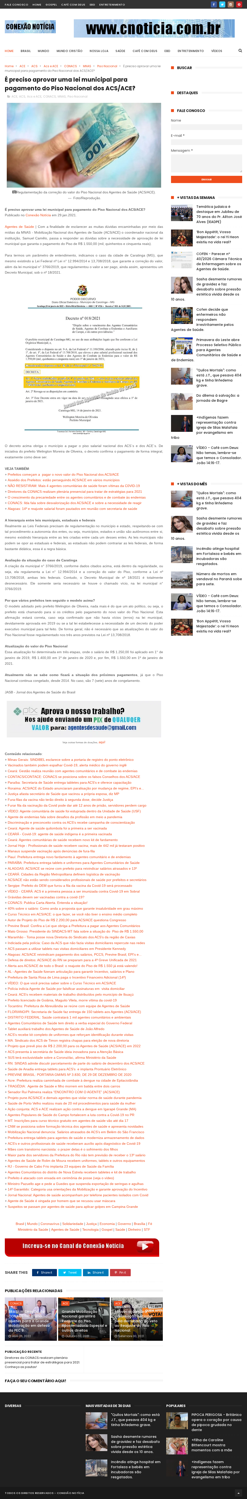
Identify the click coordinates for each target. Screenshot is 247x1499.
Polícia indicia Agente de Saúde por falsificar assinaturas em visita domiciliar (66, 989)
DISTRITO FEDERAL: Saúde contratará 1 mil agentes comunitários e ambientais (69, 1017)
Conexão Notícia (38, 215)
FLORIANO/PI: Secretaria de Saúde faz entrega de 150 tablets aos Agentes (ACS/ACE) (74, 1012)
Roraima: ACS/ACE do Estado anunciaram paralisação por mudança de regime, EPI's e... (76, 788)
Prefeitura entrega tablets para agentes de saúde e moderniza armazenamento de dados (76, 1138)
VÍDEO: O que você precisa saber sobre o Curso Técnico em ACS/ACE (62, 983)
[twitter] (222, 4)
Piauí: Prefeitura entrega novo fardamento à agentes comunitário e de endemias (69, 857)
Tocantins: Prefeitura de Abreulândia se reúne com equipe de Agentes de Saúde (69, 1006)
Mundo (32, 1224)
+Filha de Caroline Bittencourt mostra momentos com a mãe (212, 1445)
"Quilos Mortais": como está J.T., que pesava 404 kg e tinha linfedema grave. (218, 378)
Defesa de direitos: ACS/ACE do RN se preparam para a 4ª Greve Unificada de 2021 (72, 960)
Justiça (91, 1224)
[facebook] (214, 4)
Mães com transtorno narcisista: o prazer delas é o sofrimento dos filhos (63, 1149)
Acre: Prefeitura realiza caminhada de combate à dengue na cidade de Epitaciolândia (73, 1080)
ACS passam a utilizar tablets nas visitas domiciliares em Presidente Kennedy (67, 949)
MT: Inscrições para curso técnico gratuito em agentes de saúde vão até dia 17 (68, 1121)
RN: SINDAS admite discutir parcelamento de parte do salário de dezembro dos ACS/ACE (76, 1063)
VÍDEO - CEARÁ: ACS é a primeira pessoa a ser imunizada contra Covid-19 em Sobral (74, 891)
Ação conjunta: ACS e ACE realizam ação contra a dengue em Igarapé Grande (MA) (72, 1109)
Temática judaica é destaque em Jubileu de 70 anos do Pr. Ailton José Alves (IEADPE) (219, 214)
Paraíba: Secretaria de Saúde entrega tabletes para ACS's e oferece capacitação (69, 782)
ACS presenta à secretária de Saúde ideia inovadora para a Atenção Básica (65, 1052)
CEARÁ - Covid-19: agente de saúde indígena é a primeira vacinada (60, 834)
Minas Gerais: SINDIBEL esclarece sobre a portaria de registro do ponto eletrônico (71, 760)
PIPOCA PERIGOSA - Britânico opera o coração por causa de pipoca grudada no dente (217, 1422)
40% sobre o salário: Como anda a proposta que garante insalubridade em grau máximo (75, 908)
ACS (34, 66)
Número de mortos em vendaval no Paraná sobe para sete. (219, 579)
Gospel (51, 5)
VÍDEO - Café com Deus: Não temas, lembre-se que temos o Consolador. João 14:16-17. (219, 455)
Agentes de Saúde (19, 227)
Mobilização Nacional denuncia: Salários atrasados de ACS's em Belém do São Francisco (76, 1132)
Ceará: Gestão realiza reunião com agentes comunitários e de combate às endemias (72, 771)
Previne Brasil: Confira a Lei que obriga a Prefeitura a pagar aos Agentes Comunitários (74, 926)
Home (9, 51)
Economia (107, 1224)
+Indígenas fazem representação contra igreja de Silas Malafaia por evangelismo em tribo (204, 427)
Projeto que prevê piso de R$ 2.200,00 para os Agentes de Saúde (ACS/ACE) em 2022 (74, 1046)
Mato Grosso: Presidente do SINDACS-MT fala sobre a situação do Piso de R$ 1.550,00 (75, 931)
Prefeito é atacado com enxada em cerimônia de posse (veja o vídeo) (61, 1178)
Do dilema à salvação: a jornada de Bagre (217, 398)
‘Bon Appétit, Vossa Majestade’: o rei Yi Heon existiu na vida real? (217, 237)
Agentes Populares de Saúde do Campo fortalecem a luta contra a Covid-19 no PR (71, 1115)
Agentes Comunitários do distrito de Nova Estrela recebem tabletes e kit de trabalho (72, 1172)
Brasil (20, 1224)
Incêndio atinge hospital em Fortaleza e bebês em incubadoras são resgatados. (218, 556)
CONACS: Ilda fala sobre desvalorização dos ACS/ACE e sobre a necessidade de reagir (75, 503)
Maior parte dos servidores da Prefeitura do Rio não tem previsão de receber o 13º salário (76, 1155)
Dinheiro (134, 1229)
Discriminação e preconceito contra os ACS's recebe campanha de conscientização (71, 822)
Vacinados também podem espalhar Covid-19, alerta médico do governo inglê (67, 765)
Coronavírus (50, 1224)
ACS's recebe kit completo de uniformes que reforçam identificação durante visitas (70, 1035)
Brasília (139, 1224)
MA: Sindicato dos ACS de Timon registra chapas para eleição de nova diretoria (68, 1040)
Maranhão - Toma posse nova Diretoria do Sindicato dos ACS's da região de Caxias (71, 937)
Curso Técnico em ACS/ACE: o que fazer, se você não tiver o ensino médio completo (72, 914)
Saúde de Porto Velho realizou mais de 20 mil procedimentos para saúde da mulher (72, 1103)
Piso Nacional (107, 66)
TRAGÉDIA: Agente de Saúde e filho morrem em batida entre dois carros (64, 1086)
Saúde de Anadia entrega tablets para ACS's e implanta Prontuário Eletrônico (67, 1069)
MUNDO (43, 51)
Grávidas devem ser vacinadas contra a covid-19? (46, 897)
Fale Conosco (16, 5)
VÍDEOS (216, 51)
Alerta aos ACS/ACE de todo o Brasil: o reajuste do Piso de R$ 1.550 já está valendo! (72, 966)
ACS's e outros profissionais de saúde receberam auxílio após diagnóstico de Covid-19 (74, 1143)
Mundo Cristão (70, 51)
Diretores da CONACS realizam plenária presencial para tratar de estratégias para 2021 (75, 491)
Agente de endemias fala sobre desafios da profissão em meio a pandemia (65, 817)
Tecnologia (90, 1229)
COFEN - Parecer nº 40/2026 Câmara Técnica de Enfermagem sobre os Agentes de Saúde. (219, 261)
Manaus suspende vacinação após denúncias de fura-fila (51, 851)
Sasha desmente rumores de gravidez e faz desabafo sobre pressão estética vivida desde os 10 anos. (206, 289)
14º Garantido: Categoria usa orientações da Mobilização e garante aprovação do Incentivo (77, 1189)
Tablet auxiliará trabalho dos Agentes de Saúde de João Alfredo (56, 1029)
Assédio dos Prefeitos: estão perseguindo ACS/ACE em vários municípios (64, 480)
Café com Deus (73, 5)
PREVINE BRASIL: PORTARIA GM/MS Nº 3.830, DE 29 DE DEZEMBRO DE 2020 (69, 1075)
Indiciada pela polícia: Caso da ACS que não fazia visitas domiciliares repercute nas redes (76, 943)
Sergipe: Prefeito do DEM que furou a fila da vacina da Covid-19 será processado (70, 886)
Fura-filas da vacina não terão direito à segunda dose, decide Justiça (60, 800)
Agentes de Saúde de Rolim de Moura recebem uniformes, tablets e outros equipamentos (76, 1161)
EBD (92, 5)
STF (147, 1229)
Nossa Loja (99, 51)
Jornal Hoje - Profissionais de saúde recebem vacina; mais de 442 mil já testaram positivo (76, 846)
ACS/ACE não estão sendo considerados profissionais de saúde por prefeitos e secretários (77, 880)
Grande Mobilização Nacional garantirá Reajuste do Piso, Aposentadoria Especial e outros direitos (84, 1321)
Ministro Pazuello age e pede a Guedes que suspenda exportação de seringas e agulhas (76, 1184)
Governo (124, 1224)
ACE (22, 66)
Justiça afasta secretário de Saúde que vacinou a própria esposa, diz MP (63, 794)
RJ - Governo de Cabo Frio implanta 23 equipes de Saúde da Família (61, 1166)
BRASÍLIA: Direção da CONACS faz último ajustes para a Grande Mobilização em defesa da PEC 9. (29, 1321)
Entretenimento (112, 5)
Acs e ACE (51, 66)
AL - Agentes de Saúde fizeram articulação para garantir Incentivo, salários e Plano (71, 971)
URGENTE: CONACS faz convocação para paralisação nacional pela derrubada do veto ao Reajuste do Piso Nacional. (136, 1318)
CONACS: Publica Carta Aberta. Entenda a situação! (48, 903)
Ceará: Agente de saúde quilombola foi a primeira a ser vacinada (57, 828)
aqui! (102, 742)
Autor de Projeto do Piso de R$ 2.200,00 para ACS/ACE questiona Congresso (67, 920)
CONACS (70, 66)
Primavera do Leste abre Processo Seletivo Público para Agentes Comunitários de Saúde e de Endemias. (206, 349)
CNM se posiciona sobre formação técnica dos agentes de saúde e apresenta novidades (75, 1126)
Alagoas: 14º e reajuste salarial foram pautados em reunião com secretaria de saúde (72, 509)
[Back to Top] (238, 1493)
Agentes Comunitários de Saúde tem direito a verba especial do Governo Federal (70, 1023)
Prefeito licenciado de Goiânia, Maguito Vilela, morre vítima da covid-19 (62, 1000)
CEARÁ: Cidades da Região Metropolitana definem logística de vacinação (64, 874)
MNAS (87, 66)
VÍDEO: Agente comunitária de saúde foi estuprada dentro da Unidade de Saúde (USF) (74, 811)
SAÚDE (120, 51)
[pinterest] (239, 4)
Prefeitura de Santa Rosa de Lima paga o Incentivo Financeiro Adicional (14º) (67, 977)
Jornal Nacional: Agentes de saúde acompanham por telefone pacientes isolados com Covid (78, 1195)
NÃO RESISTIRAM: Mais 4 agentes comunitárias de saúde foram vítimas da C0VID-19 (74, 486)
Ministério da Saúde (33, 1229)
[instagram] (231, 4)
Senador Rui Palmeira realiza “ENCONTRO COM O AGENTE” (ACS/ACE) (64, 1092)
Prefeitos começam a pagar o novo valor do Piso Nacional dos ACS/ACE (63, 474)
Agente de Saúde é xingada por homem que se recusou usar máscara (61, 1201)
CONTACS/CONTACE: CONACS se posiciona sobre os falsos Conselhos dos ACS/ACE (74, 777)
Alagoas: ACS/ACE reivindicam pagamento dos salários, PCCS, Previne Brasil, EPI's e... (75, 954)
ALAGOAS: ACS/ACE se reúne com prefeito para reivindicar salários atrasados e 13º (72, 868)
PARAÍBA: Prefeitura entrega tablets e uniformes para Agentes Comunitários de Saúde (74, 863)
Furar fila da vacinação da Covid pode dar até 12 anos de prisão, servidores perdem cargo (77, 805)
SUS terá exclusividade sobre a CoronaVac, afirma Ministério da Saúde (62, 1057)
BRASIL (26, 51)
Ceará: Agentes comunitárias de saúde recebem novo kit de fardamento (63, 840)
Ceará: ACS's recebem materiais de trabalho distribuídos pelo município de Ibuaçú (71, 994)
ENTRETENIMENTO (191, 51)
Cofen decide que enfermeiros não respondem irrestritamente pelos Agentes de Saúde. (202, 319)
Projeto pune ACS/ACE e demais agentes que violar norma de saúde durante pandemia (75, 1098)
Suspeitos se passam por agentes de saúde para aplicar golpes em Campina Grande (73, 1207)
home (37, 5)
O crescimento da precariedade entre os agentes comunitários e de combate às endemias (77, 497)
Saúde (120, 1229)
